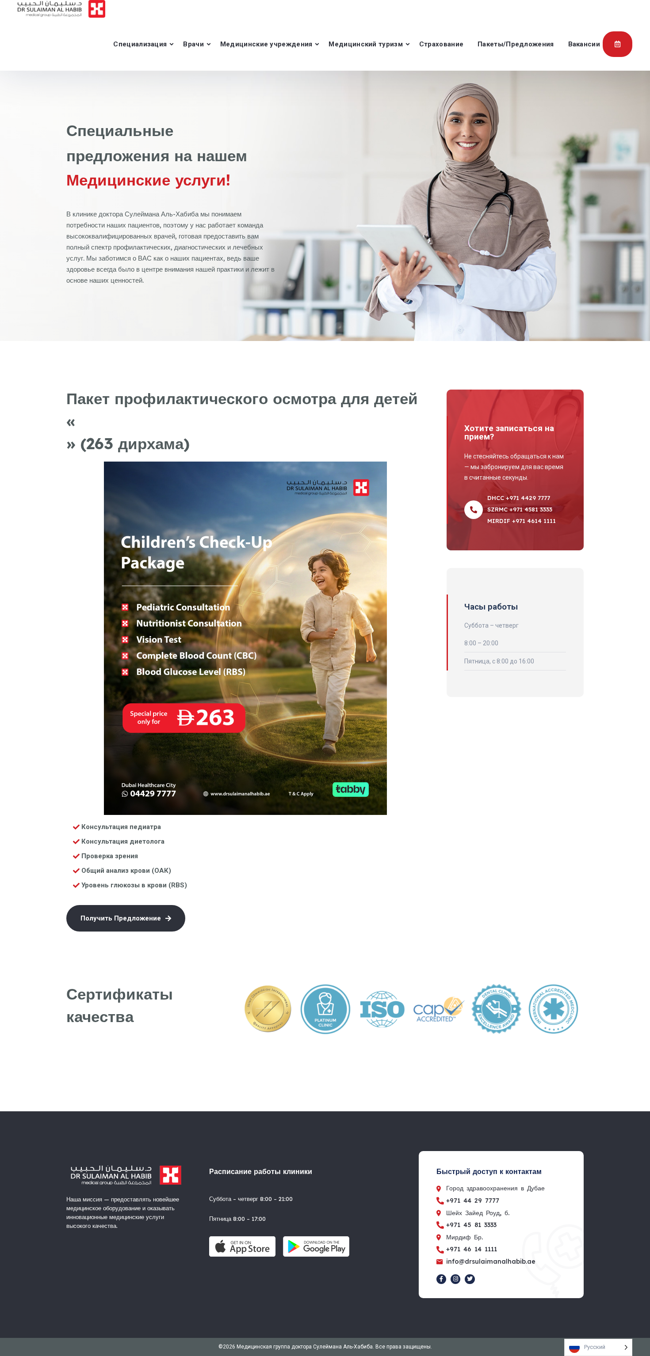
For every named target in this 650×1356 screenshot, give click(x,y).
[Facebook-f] (441, 1279)
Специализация (140, 44)
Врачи (193, 44)
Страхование (441, 44)
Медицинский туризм (365, 44)
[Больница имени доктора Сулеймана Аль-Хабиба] (61, 9)
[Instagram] (455, 1279)
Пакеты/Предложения (516, 44)
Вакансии (584, 44)
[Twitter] (469, 1279)
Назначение (617, 44)
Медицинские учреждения (266, 44)
